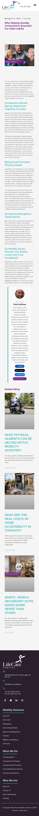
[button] (35, 5)
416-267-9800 (25, 6)
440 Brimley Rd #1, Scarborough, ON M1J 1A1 (18, 676)
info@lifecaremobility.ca (12, 280)
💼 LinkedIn (19, 366)
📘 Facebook (20, 374)
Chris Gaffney (19, 304)
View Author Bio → (19, 378)
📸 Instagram (20, 370)
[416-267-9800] (19, 3)
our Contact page (27, 282)
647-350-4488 (9, 691)
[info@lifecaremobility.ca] (4, 681)
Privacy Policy (23, 810)
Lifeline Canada (28, 140)
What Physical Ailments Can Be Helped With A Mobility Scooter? (18, 442)
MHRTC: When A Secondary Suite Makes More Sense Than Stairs (19, 605)
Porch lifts (8, 262)
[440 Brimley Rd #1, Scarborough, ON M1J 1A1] (4, 671)
